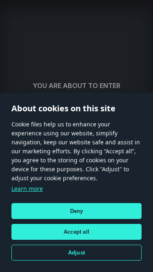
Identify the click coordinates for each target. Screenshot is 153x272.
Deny (76, 211)
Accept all (76, 232)
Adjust (76, 253)
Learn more (27, 188)
